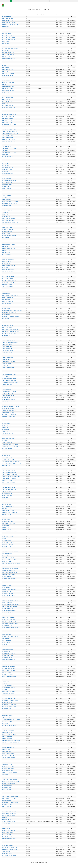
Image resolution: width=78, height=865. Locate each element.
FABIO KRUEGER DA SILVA (7, 288)
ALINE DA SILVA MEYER (6, 45)
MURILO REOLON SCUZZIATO (8, 674)
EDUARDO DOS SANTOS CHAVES (8, 248)
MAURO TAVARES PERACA (7, 661)
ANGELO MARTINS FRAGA (7, 101)
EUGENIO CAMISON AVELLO (7, 274)
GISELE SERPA (5, 365)
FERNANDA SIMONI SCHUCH (8, 307)
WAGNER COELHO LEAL (7, 842)
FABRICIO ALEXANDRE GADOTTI (8, 291)
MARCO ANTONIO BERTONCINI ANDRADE (10, 604)
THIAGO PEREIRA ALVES (7, 804)
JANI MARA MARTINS (6, 431)
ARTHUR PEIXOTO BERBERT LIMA (9, 107)
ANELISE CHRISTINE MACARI (8, 96)
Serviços (56, 0)
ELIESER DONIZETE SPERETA (8, 259)
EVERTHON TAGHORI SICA (7, 278)
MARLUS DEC (4, 644)
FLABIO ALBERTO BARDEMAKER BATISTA (10, 331)
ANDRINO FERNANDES (6, 94)
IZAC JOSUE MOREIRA (6, 425)
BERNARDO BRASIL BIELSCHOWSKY (9, 114)
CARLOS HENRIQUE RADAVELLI (8, 141)
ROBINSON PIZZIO (5, 761)
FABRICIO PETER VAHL (6, 293)
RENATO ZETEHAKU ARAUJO (8, 745)
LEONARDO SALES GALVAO (7, 521)
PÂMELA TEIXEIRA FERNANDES (8, 691)
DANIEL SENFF (5, 212)
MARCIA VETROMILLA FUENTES (8, 595)
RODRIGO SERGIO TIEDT (7, 764)
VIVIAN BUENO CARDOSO (7, 840)
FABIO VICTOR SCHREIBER (7, 290)
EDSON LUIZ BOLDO (6, 237)
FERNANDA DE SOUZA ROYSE (8, 303)
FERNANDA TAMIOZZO (6, 308)
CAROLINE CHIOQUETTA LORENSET (9, 148)
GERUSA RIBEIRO (5, 356)
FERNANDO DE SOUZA (6, 314)
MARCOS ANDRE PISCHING (7, 612)
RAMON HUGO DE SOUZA (7, 729)
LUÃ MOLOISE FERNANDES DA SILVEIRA (10, 534)
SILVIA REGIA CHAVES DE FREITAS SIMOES (11, 791)
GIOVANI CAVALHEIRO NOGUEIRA (9, 361)
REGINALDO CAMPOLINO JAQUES (9, 734)
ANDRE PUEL (4, 84)
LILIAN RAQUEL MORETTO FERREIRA (9, 531)
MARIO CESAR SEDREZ (6, 634)
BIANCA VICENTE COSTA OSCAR (8, 116)
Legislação (61, 0)
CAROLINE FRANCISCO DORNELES (9, 152)
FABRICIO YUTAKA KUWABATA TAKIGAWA (10, 295)
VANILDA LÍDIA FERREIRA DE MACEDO (10, 825)
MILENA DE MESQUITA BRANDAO (8, 670)
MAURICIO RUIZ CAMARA (7, 657)
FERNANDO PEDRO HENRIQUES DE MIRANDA (11, 322)
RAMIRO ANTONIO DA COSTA (8, 727)
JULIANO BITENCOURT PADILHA (8, 482)
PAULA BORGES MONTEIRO (7, 697)
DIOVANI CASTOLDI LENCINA (8, 229)
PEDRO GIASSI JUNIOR (6, 708)
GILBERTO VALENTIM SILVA (7, 357)
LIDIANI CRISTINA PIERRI (7, 529)
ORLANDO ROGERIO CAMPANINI (8, 687)
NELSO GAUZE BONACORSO (8, 678)
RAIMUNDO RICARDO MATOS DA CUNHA (10, 725)
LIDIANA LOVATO (5, 527)
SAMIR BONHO (5, 774)
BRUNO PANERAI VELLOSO (7, 122)
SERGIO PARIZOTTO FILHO (7, 787)
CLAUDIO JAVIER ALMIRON (7, 177)
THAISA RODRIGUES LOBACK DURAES (10, 802)
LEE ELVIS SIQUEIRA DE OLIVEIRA (9, 518)
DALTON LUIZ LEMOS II (6, 197)
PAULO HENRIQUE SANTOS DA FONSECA (10, 700)
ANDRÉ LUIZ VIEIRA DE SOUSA (8, 82)
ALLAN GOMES (5, 50)
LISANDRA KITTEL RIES (6, 533)
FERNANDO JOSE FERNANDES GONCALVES (11, 316)
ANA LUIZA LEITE (5, 62)
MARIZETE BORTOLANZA (7, 640)
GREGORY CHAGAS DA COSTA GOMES (10, 382)
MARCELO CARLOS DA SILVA (7, 576)
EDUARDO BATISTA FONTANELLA (8, 244)
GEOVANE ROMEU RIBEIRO (7, 350)
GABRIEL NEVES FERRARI (7, 348)
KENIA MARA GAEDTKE (6, 504)
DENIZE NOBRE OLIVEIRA (7, 227)
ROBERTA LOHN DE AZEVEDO (8, 755)
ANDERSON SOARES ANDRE (7, 69)
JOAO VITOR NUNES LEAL (7, 448)
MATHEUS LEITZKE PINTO (7, 648)
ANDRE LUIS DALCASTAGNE (7, 79)
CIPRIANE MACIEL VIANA (7, 169)
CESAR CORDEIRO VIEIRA (7, 160)
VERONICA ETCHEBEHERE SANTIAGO (9, 827)
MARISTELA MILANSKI (6, 638)
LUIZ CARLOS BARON (6, 561)
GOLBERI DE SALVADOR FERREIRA (9, 378)
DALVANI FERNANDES (6, 199)
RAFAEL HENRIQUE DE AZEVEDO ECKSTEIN (11, 719)
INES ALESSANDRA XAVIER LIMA (8, 416)
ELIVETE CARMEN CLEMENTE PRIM (9, 265)
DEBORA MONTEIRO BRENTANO (8, 218)
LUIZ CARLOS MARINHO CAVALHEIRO (9, 565)
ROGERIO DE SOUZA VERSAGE (8, 766)
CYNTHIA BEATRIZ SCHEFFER (8, 192)
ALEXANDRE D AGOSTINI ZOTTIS (8, 35)
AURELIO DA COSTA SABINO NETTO (9, 109)
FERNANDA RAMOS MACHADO (8, 305)
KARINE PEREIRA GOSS (7, 495)
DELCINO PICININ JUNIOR (7, 224)
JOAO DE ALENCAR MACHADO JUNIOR (10, 444)
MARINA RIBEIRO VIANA (7, 631)
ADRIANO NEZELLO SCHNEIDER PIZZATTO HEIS (11, 24)
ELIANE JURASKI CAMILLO (7, 258)
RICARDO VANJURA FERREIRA (8, 753)
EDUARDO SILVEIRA (6, 252)
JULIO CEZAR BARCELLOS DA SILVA (9, 489)
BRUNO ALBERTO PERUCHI (7, 118)
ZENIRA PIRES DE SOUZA (7, 853)
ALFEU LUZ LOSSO (6, 43)
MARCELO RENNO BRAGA (7, 582)
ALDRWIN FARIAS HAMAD (7, 31)
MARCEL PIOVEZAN (6, 587)
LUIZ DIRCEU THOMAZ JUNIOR (8, 567)
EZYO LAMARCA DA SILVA (7, 284)
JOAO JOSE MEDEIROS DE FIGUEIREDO (10, 446)
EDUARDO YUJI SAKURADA (7, 254)
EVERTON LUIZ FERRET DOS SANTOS (9, 280)
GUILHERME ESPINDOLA (7, 389)
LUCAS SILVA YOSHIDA (6, 540)
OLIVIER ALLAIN (5, 683)
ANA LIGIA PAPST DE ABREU (7, 60)
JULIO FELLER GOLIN (6, 491)
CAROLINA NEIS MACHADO (7, 144)
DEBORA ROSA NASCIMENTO (8, 220)
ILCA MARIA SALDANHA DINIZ (8, 412)
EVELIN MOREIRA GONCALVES (8, 276)
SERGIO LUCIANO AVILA (7, 785)
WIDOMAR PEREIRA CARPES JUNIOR (9, 847)
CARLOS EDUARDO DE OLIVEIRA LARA (10, 133)
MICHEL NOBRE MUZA (6, 664)
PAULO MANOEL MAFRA (7, 702)
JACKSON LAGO (5, 427)
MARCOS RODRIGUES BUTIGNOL (9, 617)
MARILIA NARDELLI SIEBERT (7, 629)
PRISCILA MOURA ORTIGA (7, 715)
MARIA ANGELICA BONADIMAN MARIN (9, 621)
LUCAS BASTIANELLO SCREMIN (8, 536)
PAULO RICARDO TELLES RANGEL (9, 704)
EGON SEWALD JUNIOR (6, 256)
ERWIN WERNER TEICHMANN (8, 273)
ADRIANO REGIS (5, 26)
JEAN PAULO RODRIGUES (7, 437)
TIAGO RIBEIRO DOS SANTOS (8, 808)
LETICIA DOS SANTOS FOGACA (8, 523)
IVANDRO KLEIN (5, 421)
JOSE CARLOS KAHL (6, 455)
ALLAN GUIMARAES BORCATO (8, 52)
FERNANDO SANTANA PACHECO (8, 323)
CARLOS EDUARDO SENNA (7, 135)
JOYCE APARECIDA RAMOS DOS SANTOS (10, 461)
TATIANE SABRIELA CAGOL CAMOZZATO (10, 796)
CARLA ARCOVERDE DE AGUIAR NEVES (10, 128)
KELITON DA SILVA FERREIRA (8, 502)
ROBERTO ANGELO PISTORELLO (8, 757)
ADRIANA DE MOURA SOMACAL (8, 20)
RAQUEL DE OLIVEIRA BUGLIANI (8, 730)
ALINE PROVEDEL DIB (6, 47)
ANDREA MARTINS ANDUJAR (8, 73)
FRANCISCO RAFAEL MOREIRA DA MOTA (10, 339)
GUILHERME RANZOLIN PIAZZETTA (9, 391)
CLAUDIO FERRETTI (6, 175)
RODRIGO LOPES (5, 762)
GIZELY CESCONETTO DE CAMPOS (9, 374)
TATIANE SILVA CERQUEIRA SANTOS (9, 798)
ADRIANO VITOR (5, 28)
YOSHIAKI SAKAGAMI (6, 851)
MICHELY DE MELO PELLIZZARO (8, 666)
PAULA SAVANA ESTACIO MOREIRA (9, 698)
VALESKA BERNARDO (6, 819)
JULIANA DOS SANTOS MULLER (8, 470)
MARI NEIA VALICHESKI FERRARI (8, 632)
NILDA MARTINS (5, 680)
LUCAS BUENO (5, 538)
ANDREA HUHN (5, 71)
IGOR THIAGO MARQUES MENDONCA (9, 410)
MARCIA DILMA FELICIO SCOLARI (9, 589)
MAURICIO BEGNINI (6, 651)
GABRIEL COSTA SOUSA (7, 344)
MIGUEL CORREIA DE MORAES (8, 668)
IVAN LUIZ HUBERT (6, 423)
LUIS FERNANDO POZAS (7, 553)
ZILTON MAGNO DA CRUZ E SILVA (9, 855)
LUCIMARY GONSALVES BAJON (8, 550)
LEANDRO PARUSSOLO (6, 514)
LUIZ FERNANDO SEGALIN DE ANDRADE (10, 568)
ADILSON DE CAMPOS (6, 16)
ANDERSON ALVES (5, 67)
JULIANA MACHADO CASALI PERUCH (9, 478)
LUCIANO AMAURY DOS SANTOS (8, 546)
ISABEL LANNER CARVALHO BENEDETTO (10, 420)
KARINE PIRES (5, 497)
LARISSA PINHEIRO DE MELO (8, 506)
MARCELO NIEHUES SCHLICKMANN (9, 580)
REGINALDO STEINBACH (7, 736)
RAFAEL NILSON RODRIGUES (8, 721)
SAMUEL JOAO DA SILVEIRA (7, 778)
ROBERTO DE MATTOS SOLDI (8, 759)
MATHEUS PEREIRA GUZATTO (8, 649)
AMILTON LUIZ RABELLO (7, 56)
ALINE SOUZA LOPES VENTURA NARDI (10, 48)
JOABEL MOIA (4, 440)
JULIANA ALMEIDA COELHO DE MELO (9, 467)
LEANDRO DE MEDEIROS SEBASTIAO (9, 512)
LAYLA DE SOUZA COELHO (7, 508)
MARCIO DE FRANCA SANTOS (8, 599)
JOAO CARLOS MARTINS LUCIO (8, 442)
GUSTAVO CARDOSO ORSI (7, 393)
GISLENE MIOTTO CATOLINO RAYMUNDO (10, 371)
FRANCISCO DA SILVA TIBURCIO (8, 337)
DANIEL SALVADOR (6, 209)
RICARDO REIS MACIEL (6, 751)
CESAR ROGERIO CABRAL (7, 161)
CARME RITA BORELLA (6, 143)
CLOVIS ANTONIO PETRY (7, 184)
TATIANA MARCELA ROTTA (7, 794)
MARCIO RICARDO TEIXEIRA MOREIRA (10, 600)
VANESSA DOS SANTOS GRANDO (8, 821)
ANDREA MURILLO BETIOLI (7, 75)
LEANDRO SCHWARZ (6, 516)
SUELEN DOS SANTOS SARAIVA (8, 793)
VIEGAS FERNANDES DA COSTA (8, 830)
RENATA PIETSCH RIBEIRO (7, 744)
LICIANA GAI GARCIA (6, 525)
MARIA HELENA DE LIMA (7, 625)
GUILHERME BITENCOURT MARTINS (9, 386)
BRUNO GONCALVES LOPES (7, 120)
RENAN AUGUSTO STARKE (7, 738)
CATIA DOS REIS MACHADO (7, 156)
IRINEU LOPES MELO (6, 418)
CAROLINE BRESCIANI (6, 146)
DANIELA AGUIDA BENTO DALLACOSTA (10, 201)
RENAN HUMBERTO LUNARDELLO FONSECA (11, 740)
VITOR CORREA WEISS (6, 834)
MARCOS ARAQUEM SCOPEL (8, 614)
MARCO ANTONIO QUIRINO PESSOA (9, 606)
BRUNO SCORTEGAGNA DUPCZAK (9, 124)
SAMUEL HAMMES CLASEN (7, 776)
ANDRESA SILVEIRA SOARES (8, 90)
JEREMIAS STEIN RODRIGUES (8, 438)
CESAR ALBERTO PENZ (6, 158)
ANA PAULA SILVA (5, 65)
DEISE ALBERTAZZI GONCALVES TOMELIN (10, 222)
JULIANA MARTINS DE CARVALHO (9, 480)
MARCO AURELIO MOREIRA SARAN (9, 610)
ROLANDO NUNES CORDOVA (8, 768)
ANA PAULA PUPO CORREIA (7, 63)
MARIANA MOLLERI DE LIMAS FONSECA (10, 627)
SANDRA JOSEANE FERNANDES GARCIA (10, 779)
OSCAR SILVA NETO (6, 689)
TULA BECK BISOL (5, 810)
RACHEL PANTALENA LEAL (7, 717)
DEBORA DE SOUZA (6, 216)
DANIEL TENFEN (5, 214)
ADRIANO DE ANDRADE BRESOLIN (9, 22)
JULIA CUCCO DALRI (6, 465)
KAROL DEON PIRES (6, 499)
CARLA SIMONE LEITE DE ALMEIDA (9, 129)
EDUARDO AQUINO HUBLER (7, 242)
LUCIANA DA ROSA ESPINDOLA (8, 542)
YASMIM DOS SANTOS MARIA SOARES (9, 849)
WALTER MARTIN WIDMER (7, 845)
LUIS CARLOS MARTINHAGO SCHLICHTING (10, 551)
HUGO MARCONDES (6, 404)
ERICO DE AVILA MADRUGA (7, 271)
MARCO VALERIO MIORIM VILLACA (9, 619)
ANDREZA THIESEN (6, 92)
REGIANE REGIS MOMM (7, 732)
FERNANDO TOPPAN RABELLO (8, 325)
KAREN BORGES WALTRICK (7, 493)
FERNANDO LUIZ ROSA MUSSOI (8, 320)
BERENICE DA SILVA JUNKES (7, 112)
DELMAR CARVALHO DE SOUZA (8, 226)
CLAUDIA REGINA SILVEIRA (7, 173)
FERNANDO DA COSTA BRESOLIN (9, 312)
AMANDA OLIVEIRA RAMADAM (8, 54)
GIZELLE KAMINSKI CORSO (7, 372)
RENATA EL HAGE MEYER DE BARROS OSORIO (11, 742)
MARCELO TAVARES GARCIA (7, 583)
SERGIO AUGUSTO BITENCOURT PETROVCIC (11, 781)
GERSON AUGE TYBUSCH (7, 352)
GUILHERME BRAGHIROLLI (7, 388)
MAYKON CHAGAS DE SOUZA (8, 663)
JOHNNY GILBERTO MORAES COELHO (10, 450)
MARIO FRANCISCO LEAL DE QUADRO (10, 636)
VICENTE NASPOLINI (6, 828)
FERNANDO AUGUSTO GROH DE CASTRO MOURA (12, 310)
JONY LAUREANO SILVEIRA (7, 452)
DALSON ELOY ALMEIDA (7, 195)
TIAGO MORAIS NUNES (6, 806)
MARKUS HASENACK (6, 642)
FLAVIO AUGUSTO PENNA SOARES (9, 333)
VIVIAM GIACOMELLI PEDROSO (8, 838)
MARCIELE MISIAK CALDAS (7, 597)
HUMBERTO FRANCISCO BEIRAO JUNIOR (10, 406)
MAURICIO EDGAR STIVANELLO (8, 653)
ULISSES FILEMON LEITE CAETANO (9, 813)
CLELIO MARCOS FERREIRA (7, 182)
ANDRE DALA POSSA (6, 77)
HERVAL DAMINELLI (6, 403)
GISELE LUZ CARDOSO (6, 363)
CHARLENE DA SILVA (6, 163)
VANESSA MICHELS (6, 823)
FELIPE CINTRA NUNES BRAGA (8, 297)
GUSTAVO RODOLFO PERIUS (8, 395)
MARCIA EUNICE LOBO (6, 591)
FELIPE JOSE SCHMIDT (6, 299)
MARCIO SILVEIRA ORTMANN (8, 602)
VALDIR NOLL (4, 817)
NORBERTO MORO (6, 681)
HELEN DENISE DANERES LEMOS (8, 399)
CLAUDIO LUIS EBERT (6, 178)
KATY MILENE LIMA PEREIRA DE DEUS (9, 501)
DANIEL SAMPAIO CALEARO (7, 210)
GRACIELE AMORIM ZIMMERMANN (9, 380)
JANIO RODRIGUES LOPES (7, 433)
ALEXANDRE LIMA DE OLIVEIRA (8, 39)
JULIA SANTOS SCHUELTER (7, 485)
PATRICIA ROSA (5, 695)
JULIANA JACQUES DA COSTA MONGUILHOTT (11, 476)
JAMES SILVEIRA (5, 429)
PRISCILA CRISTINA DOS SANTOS (9, 713)
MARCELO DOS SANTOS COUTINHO (9, 578)
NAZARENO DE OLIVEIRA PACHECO (9, 676)
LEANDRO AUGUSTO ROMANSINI (8, 510)
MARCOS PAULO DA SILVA (7, 615)
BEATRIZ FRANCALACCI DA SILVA (8, 111)
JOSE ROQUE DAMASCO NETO (8, 459)
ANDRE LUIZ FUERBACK (7, 80)
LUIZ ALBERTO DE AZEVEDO (8, 557)
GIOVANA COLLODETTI (6, 359)
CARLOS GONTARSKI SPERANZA (8, 139)
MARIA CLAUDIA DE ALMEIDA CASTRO (9, 623)
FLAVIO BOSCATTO (6, 335)
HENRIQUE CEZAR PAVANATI (8, 401)
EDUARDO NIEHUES (6, 250)
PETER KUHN (4, 710)
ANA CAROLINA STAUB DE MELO (8, 58)
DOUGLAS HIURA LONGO (7, 231)
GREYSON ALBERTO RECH (7, 384)
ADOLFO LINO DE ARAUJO (7, 18)
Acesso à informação (21, 0)
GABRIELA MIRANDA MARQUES (8, 340)
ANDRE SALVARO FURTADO (7, 88)
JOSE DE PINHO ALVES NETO (8, 457)
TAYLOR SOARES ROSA (6, 800)
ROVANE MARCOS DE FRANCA (8, 770)
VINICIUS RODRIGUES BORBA (8, 832)
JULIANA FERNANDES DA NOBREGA (9, 472)
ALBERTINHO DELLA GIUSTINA (8, 30)
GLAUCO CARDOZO (6, 376)
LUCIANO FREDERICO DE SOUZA (8, 548)
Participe (51, 0)
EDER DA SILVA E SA (6, 233)
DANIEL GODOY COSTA (6, 205)
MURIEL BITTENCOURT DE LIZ (8, 672)
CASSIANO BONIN (5, 154)
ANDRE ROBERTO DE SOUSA (8, 86)
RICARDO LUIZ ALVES (6, 749)
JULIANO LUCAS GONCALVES (8, 484)
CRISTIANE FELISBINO (6, 188)
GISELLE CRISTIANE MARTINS (8, 367)
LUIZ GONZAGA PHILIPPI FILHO (8, 570)
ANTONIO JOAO (5, 103)
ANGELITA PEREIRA (6, 99)
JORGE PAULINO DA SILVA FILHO (8, 453)
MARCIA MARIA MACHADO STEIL (8, 593)
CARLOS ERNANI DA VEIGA (7, 137)
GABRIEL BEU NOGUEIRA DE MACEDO (10, 342)
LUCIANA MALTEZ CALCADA (7, 544)
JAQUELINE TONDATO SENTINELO (9, 435)
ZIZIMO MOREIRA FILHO (7, 857)
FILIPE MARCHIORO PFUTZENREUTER (10, 329)
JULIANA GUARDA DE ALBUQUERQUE (9, 474)
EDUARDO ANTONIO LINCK (7, 241)
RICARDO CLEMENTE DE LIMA (8, 747)
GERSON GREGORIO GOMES (8, 354)
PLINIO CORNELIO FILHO (7, 712)
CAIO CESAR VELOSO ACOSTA (8, 126)
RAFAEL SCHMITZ (5, 723)
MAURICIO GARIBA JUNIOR (7, 655)
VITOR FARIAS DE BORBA (7, 836)
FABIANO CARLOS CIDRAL (7, 286)
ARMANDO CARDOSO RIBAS (7, 105)
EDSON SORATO (5, 239)
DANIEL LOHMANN (5, 207)
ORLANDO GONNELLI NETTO (8, 685)
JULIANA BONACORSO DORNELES (9, 469)
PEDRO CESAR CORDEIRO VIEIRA (9, 706)
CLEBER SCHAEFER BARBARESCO (9, 180)
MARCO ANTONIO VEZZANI (7, 608)
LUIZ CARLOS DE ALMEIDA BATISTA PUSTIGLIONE (12, 563)
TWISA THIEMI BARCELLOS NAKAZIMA (9, 811)
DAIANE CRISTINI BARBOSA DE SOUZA (10, 193)
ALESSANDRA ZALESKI (6, 33)
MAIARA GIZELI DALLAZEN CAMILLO (9, 572)
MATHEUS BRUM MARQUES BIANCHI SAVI (10, 646)
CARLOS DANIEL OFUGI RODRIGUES (9, 131)
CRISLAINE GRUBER (6, 186)
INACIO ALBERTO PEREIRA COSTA (9, 414)
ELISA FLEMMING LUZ (6, 261)
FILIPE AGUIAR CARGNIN (7, 327)
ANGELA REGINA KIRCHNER (7, 97)
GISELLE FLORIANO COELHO (8, 369)
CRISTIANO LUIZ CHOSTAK (7, 190)
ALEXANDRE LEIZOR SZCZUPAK (8, 37)
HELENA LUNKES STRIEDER (7, 397)
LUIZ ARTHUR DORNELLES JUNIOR (9, 559)
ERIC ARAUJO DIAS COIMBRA (8, 269)
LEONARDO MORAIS (6, 519)
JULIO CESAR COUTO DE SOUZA (8, 487)
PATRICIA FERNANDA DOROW (8, 693)
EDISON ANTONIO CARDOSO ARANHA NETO (11, 235)
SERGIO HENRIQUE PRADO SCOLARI (9, 783)
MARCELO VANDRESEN (6, 585)
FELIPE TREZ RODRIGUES (7, 301)
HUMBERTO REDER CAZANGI (8, 408)
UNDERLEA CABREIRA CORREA (8, 815)
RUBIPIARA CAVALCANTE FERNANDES (9, 772)
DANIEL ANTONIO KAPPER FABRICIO (9, 203)
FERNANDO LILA (5, 318)
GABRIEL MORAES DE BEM (7, 346)
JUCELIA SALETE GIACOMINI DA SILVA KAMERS (11, 463)
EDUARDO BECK (5, 246)
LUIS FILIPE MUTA (5, 555)
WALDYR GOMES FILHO (7, 843)
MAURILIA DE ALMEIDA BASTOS (8, 659)
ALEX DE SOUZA (5, 41)
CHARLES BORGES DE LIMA (7, 167)
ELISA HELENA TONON (6, 263)
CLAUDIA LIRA (5, 171)
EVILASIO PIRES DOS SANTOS (8, 282)
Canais (66, 0)
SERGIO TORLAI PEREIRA (7, 789)
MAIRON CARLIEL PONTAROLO (8, 574)
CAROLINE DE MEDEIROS (7, 150)
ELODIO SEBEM (5, 267)
